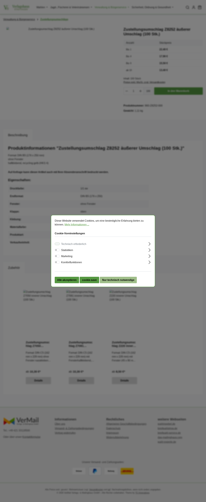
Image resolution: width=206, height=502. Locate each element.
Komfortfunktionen (71, 262)
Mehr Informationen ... (77, 224)
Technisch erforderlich (73, 244)
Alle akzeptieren (67, 280)
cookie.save (89, 280)
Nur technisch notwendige (118, 280)
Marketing (66, 256)
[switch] (57, 250)
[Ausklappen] (149, 243)
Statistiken (67, 250)
